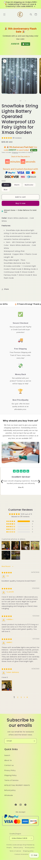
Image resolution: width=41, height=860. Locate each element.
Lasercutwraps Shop (19, 845)
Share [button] (6, 289)
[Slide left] (15, 100)
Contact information (21, 854)
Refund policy (10, 790)
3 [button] (21, 697)
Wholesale (8, 795)
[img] (7, 572)
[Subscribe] (34, 741)
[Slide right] (25, 100)
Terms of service (15, 851)
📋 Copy (25, 44)
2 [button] (17, 697)
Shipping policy (28, 851)
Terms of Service (11, 780)
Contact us (9, 765)
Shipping (15, 152)
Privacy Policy (10, 770)
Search (7, 755)
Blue (5, 189)
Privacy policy (29, 847)
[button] (4, 14)
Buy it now (20, 203)
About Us (8, 760)
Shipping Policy (10, 775)
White (6, 185)
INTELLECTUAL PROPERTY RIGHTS (17, 785)
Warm (16, 185)
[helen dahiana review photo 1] (7, 685)
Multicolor (29, 185)
